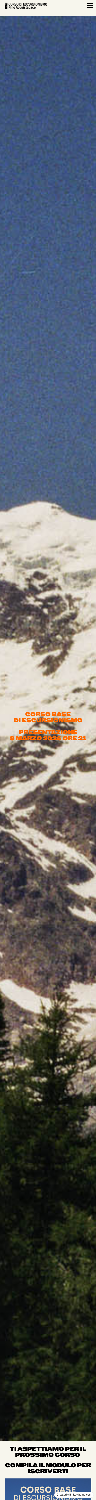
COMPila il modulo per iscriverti (48, 1468)
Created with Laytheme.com (74, 1494)
